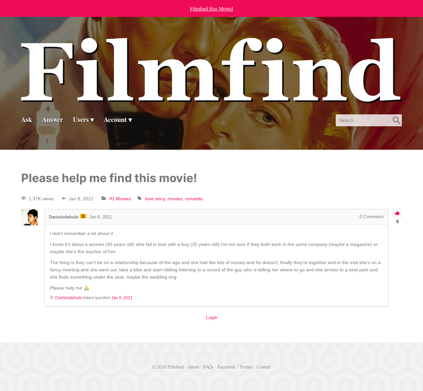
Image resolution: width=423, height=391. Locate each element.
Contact (264, 367)
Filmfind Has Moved (211, 8)
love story (155, 198)
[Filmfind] (211, 98)
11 (83, 216)
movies (175, 198)
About (193, 367)
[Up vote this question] (397, 213)
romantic (194, 198)
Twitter (246, 367)
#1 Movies (120, 198)
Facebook (226, 367)
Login (211, 317)
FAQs (208, 367)
